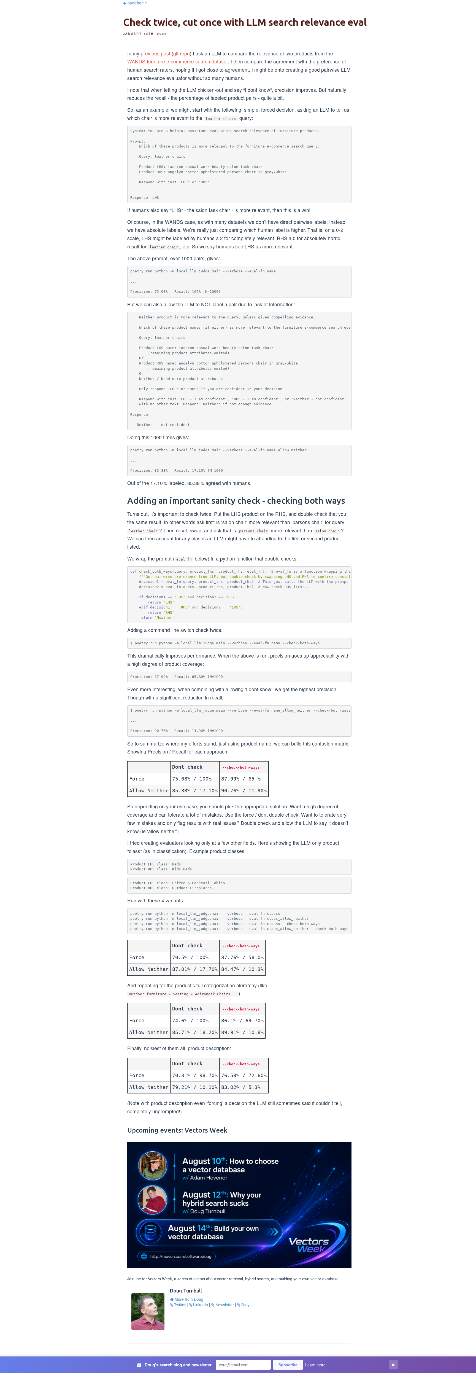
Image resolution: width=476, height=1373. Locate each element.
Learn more (315, 1364)
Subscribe (288, 1364)
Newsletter (224, 1304)
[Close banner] (393, 1365)
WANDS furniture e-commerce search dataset (177, 61)
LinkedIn (200, 1304)
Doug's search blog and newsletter (178, 1365)
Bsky (245, 1304)
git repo (181, 53)
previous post (155, 53)
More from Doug (188, 1299)
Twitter (180, 1304)
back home (136, 3)
